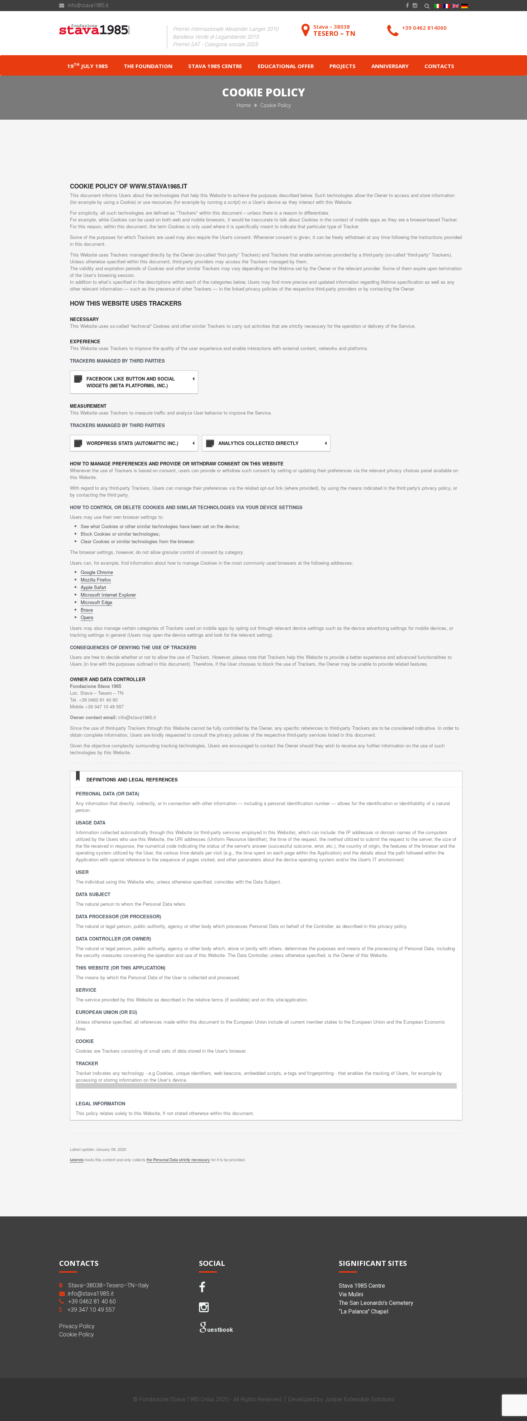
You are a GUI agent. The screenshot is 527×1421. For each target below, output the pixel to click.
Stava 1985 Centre (215, 66)
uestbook (220, 1329)
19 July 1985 (87, 66)
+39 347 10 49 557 (91, 1309)
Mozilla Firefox (96, 579)
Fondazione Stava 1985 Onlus (176, 1399)
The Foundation (148, 66)
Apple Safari (93, 587)
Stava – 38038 (334, 30)
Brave (87, 609)
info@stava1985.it (88, 5)
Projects (342, 66)
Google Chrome (97, 572)
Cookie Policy (76, 1334)
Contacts (439, 66)
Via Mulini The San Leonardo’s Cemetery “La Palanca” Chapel (376, 1303)
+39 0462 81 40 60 (92, 1301)
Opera (87, 617)
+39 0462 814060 (424, 27)
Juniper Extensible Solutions (359, 1399)
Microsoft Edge (96, 602)
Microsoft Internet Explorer (108, 594)
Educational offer (286, 66)
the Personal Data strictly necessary (178, 1159)
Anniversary (390, 66)
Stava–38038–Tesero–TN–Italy (108, 1285)
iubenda (77, 1159)
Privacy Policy (77, 1326)
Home (244, 105)
